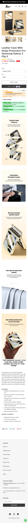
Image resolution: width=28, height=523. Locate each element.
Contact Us (6, 458)
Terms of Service (7, 470)
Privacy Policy (6, 454)
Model (3, 68)
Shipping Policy (6, 450)
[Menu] (25, 6)
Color (3, 74)
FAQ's (4, 474)
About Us (5, 446)
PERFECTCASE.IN (16, 518)
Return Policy (6, 462)
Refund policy (6, 466)
